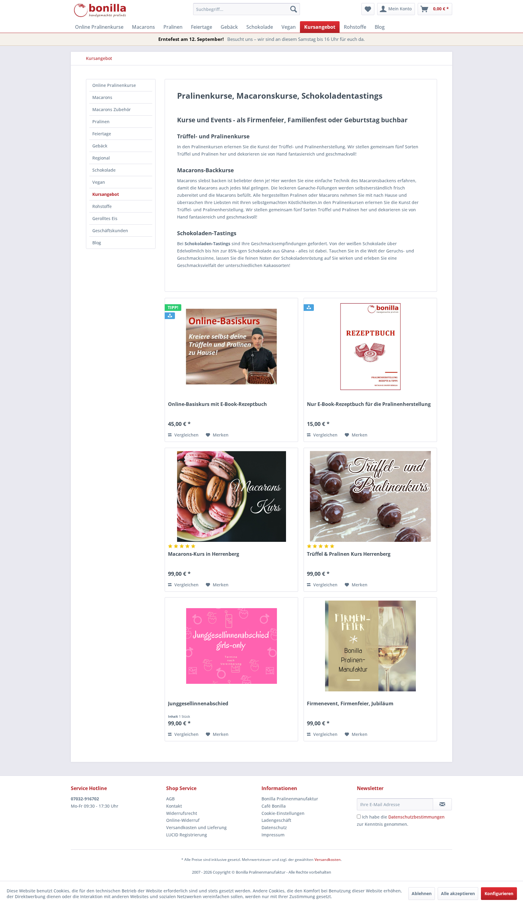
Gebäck (99, 146)
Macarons (102, 97)
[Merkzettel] (367, 9)
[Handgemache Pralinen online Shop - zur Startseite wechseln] (100, 10)
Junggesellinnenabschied (198, 703)
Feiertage (101, 134)
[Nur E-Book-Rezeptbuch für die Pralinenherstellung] (370, 346)
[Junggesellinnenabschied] (231, 646)
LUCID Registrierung (186, 835)
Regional (101, 158)
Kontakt (174, 806)
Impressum (273, 835)
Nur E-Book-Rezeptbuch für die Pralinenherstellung (369, 404)
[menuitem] (246, 9)
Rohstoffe (102, 206)
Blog (96, 242)
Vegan (98, 182)
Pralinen (101, 121)
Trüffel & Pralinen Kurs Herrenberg (348, 554)
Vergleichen (186, 435)
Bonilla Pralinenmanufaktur (290, 799)
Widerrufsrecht (181, 813)
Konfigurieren (499, 893)
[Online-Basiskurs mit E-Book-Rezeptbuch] (231, 346)
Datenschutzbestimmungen (416, 817)
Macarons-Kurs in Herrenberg (203, 554)
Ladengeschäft (276, 820)
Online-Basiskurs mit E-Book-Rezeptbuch (217, 404)
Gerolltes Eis (104, 218)
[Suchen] (293, 9)
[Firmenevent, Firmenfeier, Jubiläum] (370, 646)
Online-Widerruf (182, 820)
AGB (170, 799)
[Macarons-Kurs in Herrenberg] (231, 496)
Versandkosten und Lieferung (196, 827)
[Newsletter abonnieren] (442, 804)
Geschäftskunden (110, 230)
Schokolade (104, 170)
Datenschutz (274, 827)
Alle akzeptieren (458, 893)
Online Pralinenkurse (114, 85)
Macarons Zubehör (111, 109)
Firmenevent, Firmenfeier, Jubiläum (350, 703)
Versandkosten (327, 859)
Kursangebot (105, 194)
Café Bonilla (274, 806)
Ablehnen (422, 893)
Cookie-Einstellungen (283, 813)
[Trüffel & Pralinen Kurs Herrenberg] (370, 496)
